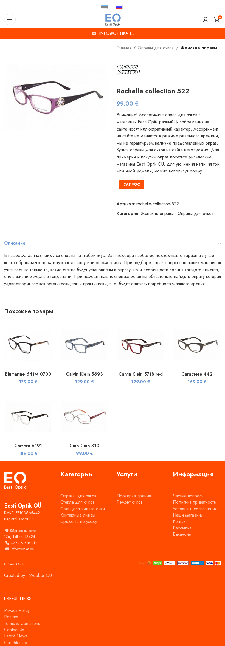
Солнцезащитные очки (82, 509)
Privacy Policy (17, 610)
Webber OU (40, 575)
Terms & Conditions (22, 623)
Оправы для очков (156, 48)
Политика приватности (194, 502)
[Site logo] (113, 19)
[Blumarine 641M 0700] (28, 345)
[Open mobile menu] (9, 19)
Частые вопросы (188, 496)
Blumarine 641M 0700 (28, 374)
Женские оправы (198, 48)
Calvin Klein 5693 (84, 374)
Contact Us (14, 630)
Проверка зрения (134, 496)
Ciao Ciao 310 (84, 446)
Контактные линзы (77, 515)
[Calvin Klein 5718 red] (141, 345)
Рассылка (182, 528)
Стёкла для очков (77, 502)
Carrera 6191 (28, 446)
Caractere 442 (196, 374)
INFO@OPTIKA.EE (117, 33)
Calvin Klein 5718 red (141, 374)
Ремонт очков (130, 502)
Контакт (180, 521)
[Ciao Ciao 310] (84, 416)
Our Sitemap (15, 642)
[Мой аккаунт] (205, 19)
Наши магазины (188, 515)
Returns (11, 617)
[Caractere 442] (197, 345)
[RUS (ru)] (119, 6)
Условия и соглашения (195, 509)
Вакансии (182, 534)
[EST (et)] (104, 6)
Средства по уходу (78, 521)
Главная (124, 48)
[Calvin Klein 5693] (84, 345)
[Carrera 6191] (28, 416)
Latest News (15, 636)
